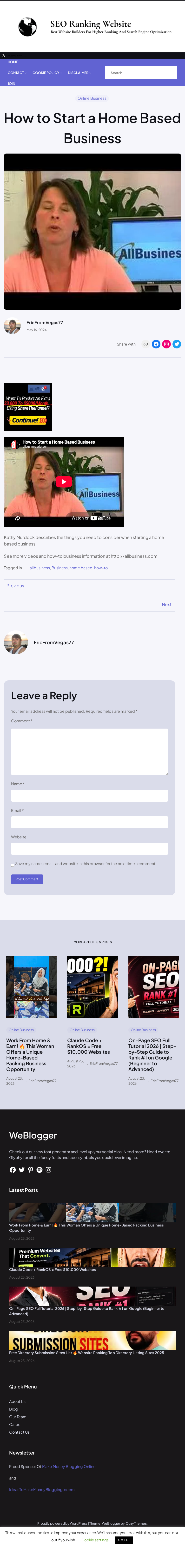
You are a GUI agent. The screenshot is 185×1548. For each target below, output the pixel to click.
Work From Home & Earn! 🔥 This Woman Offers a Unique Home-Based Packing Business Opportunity (30, 1054)
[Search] (168, 72)
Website (18, 836)
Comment (22, 720)
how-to (101, 567)
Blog (13, 1409)
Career (15, 1424)
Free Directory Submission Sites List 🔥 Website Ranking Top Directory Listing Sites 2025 (86, 1352)
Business (60, 567)
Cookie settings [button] (95, 1539)
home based (80, 567)
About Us (17, 1401)
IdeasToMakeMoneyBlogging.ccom (42, 1489)
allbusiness (40, 567)
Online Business (92, 98)
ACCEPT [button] (124, 1540)
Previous (15, 585)
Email (17, 810)
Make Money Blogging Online (69, 1466)
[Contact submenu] (26, 73)
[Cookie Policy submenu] (61, 73)
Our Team (17, 1416)
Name (18, 783)
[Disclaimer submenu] (90, 73)
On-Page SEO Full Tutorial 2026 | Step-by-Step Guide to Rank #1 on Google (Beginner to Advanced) (152, 1054)
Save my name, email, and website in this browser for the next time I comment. (86, 863)
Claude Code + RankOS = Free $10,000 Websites (88, 1046)
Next (167, 604)
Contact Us (19, 1432)
